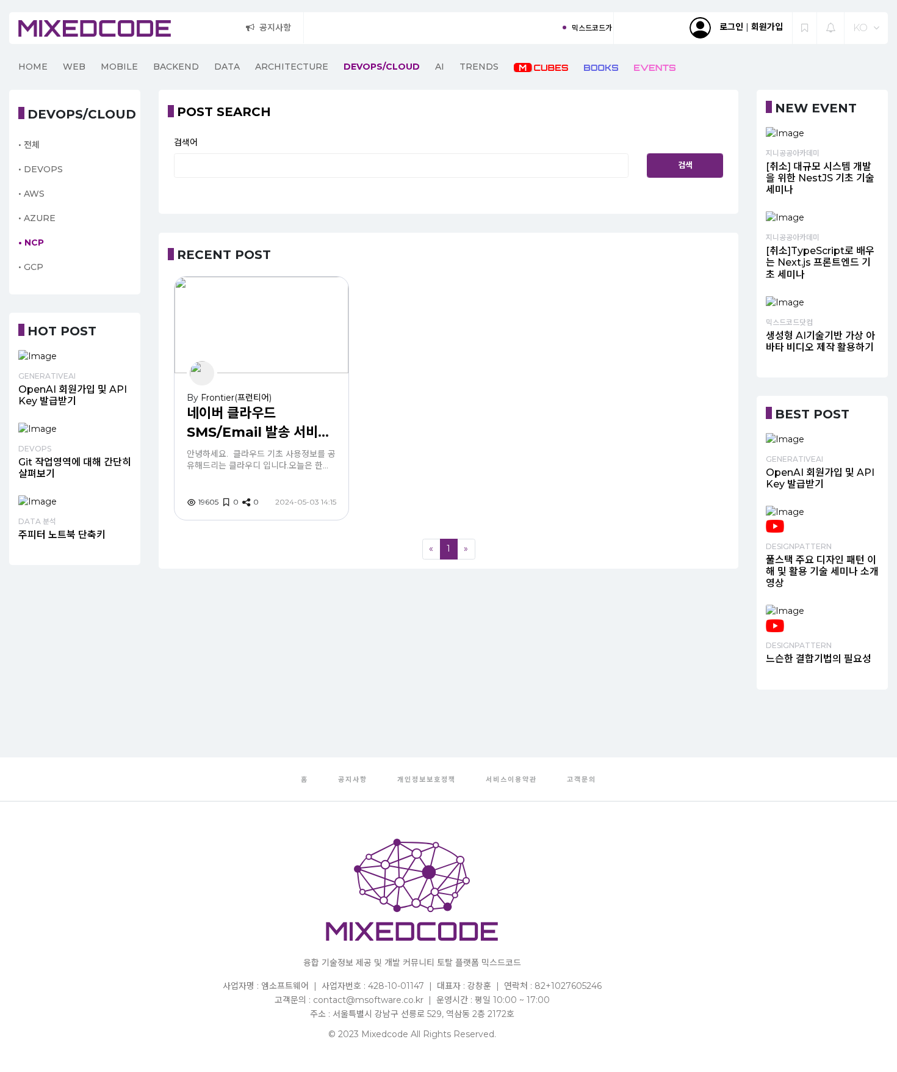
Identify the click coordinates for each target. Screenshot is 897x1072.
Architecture (291, 66)
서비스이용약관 (511, 779)
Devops (34, 448)
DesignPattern (799, 546)
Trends (479, 66)
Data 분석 (37, 521)
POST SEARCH (224, 111)
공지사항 (275, 27)
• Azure (37, 218)
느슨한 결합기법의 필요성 (818, 659)
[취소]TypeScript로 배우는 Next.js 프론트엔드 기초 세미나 (820, 262)
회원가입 (767, 26)
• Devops (40, 169)
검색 (685, 165)
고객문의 (581, 779)
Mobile (119, 66)
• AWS (31, 193)
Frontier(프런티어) (236, 397)
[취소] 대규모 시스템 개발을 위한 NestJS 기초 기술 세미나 (820, 178)
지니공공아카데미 (793, 153)
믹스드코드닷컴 (789, 322)
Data (227, 66)
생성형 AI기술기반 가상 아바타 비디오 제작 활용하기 (820, 341)
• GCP (30, 266)
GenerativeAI (47, 376)
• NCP (31, 242)
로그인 (731, 26)
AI (439, 66)
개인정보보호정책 (426, 779)
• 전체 (29, 144)
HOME (33, 66)
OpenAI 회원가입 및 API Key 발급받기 (72, 395)
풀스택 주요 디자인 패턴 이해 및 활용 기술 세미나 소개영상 (822, 571)
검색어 (186, 142)
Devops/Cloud (382, 66)
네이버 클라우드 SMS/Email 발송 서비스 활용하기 (258, 432)
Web (74, 66)
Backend (176, 66)
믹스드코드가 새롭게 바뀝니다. (594, 27)
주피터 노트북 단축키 (62, 535)
